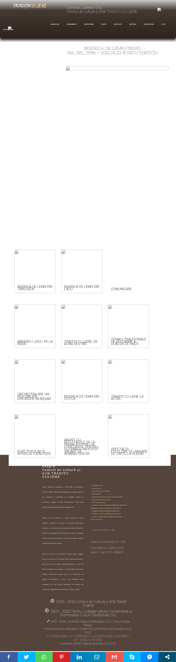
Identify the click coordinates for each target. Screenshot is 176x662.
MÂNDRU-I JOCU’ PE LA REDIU (35, 342)
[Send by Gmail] (114, 657)
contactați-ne (104, 530)
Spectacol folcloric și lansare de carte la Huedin (129, 451)
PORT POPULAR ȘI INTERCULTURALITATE (34, 452)
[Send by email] (97, 657)
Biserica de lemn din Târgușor (34, 288)
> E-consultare (98, 502)
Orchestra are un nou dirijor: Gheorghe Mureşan (34, 396)
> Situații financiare (101, 499)
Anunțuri (55, 24)
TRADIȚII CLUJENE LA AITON (127, 397)
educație (118, 24)
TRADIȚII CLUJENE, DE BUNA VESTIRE (81, 342)
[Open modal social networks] (167, 657)
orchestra (149, 24)
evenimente (72, 24)
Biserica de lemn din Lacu (81, 288)
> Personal (96, 494)
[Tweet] (26, 657)
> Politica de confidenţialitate (106, 513)
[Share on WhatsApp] (44, 657)
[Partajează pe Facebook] (9, 657)
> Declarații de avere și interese (107, 497)
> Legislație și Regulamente (105, 511)
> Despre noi (97, 485)
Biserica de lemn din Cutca (81, 397)
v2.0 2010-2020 (103, 636)
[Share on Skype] (132, 657)
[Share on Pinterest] (61, 657)
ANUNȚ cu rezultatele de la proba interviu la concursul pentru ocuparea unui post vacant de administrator (81, 447)
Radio (103, 24)
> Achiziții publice (100, 491)
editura (132, 24)
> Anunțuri (96, 488)
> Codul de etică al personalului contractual (107, 518)
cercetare (89, 24)
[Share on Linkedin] (79, 657)
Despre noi (8, 30)
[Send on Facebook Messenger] (149, 657)
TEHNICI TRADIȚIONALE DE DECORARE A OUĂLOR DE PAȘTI (128, 341)
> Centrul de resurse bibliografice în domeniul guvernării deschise (109, 506)
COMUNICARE (121, 289)
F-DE (163, 24)
